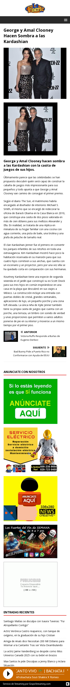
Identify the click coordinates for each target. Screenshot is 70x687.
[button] (65, 19)
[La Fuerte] (35, 14)
